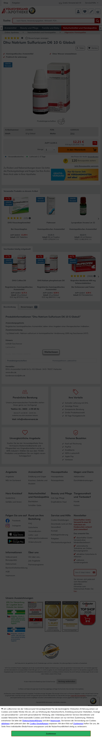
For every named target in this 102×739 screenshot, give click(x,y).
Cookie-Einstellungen (39, 724)
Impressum (55, 721)
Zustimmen (78, 724)
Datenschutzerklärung (32, 721)
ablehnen (5, 724)
